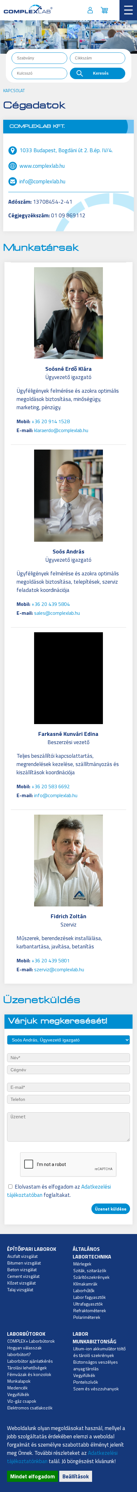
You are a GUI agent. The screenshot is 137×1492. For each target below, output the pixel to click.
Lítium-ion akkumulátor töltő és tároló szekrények (99, 1352)
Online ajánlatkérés (104, 10)
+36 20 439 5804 (51, 604)
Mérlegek (82, 1263)
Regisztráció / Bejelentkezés (90, 10)
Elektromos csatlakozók (30, 1407)
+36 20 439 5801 (51, 960)
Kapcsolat (14, 90)
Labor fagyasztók (89, 1297)
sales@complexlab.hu (57, 613)
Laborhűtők (84, 1290)
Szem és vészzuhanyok (96, 1388)
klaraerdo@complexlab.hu (61, 430)
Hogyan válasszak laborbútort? (24, 1351)
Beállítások (75, 1476)
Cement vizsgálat (23, 1276)
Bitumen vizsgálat (24, 1262)
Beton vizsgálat (22, 1269)
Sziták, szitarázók (89, 1270)
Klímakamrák (85, 1283)
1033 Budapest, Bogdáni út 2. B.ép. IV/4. (66, 150)
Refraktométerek (89, 1310)
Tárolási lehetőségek (27, 1367)
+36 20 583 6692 (51, 786)
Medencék (17, 1387)
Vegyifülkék (18, 1394)
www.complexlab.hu (42, 166)
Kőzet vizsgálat (21, 1282)
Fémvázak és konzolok (29, 1374)
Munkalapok (19, 1381)
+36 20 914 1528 (51, 421)
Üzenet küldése (110, 1208)
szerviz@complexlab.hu (59, 969)
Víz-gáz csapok (21, 1401)
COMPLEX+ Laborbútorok (31, 1341)
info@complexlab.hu (42, 181)
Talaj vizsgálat (20, 1289)
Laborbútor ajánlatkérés (30, 1361)
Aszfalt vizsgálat (22, 1256)
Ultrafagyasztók (88, 1303)
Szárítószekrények (91, 1277)
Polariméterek (86, 1317)
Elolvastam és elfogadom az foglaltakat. (59, 1191)
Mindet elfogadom (32, 1476)
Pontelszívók (85, 1382)
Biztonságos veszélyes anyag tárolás (95, 1365)
